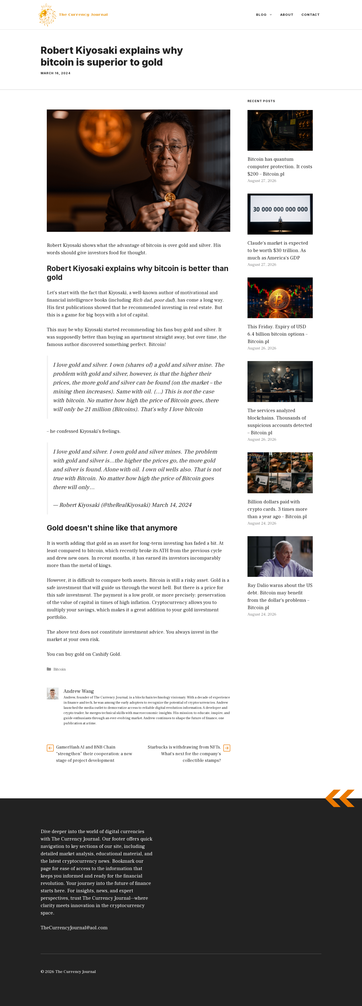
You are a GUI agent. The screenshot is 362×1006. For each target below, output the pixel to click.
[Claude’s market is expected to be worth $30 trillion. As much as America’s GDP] (280, 231)
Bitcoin (59, 669)
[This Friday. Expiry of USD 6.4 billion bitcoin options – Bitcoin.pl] (280, 314)
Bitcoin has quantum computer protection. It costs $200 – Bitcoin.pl (279, 166)
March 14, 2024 (171, 505)
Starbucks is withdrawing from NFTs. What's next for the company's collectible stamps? (184, 753)
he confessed (64, 431)
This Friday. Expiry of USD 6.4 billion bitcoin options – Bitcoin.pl (277, 334)
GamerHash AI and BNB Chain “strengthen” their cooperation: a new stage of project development (94, 753)
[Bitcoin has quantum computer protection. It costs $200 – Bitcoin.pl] (280, 147)
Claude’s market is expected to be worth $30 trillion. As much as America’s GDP (277, 250)
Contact (310, 15)
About (287, 15)
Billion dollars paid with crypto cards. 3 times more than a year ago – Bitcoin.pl (277, 509)
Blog (261, 15)
